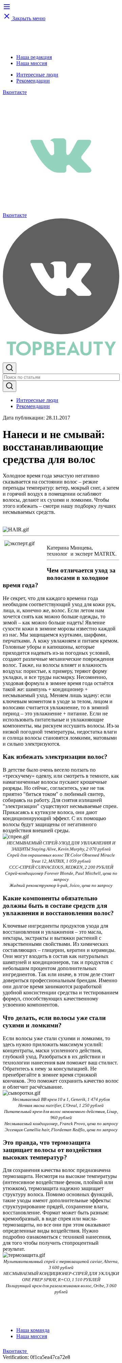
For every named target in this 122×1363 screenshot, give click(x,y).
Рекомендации (33, 81)
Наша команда (32, 1330)
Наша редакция (34, 57)
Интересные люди (37, 75)
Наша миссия (31, 63)
